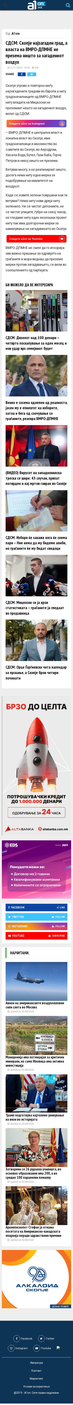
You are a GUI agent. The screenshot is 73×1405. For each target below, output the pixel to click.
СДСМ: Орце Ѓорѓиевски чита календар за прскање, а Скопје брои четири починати (36, 672)
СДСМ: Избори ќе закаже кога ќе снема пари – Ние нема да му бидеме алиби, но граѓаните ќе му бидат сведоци (36, 543)
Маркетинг (36, 1378)
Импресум (36, 1362)
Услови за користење (36, 1386)
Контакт (36, 1370)
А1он (16, 33)
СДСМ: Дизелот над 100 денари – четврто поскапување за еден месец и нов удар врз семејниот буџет (36, 343)
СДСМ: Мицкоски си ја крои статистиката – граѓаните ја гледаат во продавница (35, 608)
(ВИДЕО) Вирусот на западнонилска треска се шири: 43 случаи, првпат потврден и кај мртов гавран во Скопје (36, 478)
